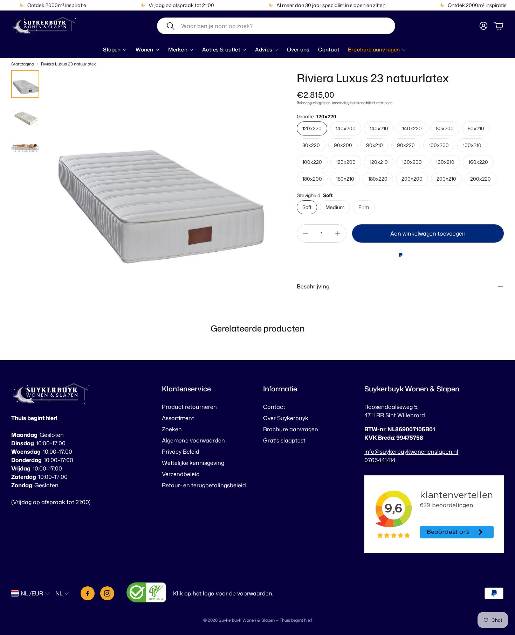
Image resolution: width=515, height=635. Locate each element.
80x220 (311, 145)
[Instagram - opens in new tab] (107, 593)
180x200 (312, 178)
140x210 (379, 128)
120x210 (379, 162)
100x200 (439, 145)
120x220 (312, 128)
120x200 (346, 162)
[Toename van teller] (337, 233)
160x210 (445, 162)
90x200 (343, 145)
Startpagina (22, 64)
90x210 (374, 145)
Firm (363, 207)
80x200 (445, 128)
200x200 (412, 178)
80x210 (476, 128)
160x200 (412, 162)
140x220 (412, 128)
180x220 (377, 178)
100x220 (312, 162)
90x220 (406, 145)
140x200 (346, 128)
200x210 (446, 178)
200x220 (480, 178)
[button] (276, 26)
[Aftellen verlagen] (305, 233)
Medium (334, 207)
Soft (306, 207)
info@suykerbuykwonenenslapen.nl (411, 451)
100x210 (472, 145)
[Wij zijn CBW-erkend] (146, 593)
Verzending (341, 102)
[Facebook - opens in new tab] (88, 593)
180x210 (345, 178)
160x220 (478, 162)
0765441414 (380, 460)
